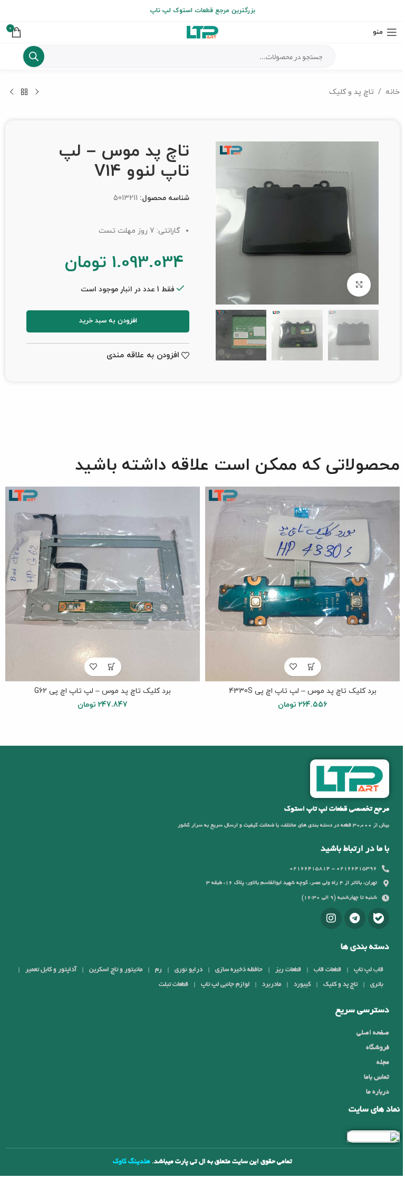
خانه (392, 92)
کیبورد (302, 984)
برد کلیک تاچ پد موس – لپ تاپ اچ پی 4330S (303, 691)
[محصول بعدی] (11, 92)
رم (158, 969)
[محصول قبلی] (37, 92)
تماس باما (376, 1077)
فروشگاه (377, 1048)
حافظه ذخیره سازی (239, 969)
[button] (312, 667)
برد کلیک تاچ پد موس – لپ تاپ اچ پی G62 (102, 691)
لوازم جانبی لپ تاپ (225, 984)
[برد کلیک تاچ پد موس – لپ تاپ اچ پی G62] (102, 584)
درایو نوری (188, 969)
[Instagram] (331, 918)
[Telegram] (354, 918)
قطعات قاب (327, 969)
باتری (376, 984)
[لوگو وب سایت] (202, 31)
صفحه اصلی (372, 1033)
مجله (383, 1063)
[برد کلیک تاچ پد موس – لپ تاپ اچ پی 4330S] (302, 584)
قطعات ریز (288, 969)
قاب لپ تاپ (368, 969)
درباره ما (377, 1092)
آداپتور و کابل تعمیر (50, 969)
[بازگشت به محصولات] (24, 92)
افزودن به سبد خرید (108, 321)
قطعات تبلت (173, 984)
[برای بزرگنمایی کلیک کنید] (359, 285)
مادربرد (271, 984)
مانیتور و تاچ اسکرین (115, 969)
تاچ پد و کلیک (351, 92)
